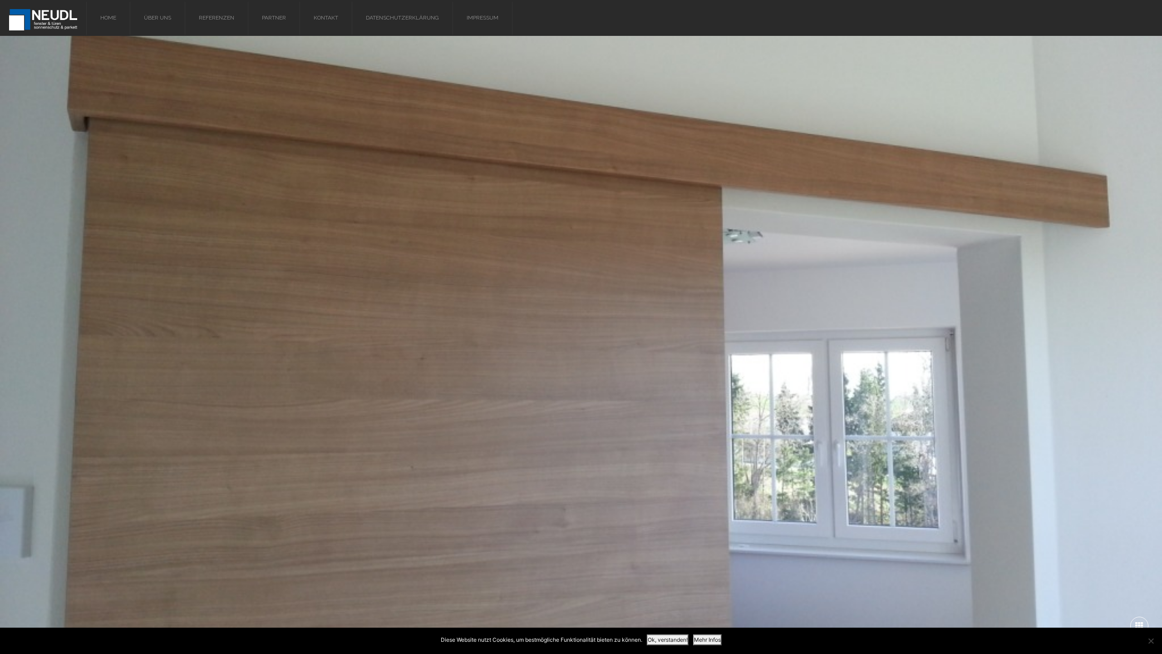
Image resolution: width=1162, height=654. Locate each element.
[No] (1150, 640)
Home (108, 18)
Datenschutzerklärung (402, 18)
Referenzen (216, 18)
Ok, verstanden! (668, 639)
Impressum (482, 18)
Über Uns (157, 18)
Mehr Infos (707, 639)
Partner (274, 18)
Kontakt (326, 18)
